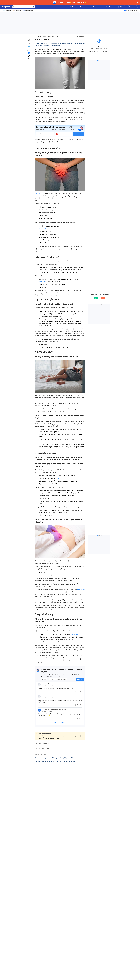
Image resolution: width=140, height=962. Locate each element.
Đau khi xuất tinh (44, 229)
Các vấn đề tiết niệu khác (53, 36)
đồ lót (58, 478)
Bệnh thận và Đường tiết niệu (40, 36)
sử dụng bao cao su (77, 634)
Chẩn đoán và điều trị (42, 45)
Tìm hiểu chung (39, 43)
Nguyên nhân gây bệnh (67, 43)
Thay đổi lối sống (55, 45)
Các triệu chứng (40, 193)
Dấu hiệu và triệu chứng (52, 43)
